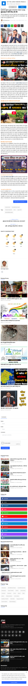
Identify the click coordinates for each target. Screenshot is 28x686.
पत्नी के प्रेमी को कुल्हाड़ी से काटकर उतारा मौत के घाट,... (17, 576)
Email (2, 426)
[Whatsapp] (16, 631)
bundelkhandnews (21, 587)
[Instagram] (9, 631)
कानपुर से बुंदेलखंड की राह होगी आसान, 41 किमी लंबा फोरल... (18, 466)
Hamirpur (9, 593)
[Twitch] (12, 635)
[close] (26, 672)
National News (9, 596)
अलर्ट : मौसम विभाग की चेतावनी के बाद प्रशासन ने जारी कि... (18, 473)
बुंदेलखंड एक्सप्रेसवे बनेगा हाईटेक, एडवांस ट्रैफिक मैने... (17, 657)
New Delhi (12, 598)
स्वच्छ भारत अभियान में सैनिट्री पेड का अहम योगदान (10, 320)
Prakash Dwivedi (8, 209)
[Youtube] (19, 631)
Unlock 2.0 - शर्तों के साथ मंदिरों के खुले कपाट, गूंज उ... (12, 298)
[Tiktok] (12, 631)
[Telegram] (2, 635)
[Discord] (23, 631)
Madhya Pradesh (5, 598)
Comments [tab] (3, 417)
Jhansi (19, 593)
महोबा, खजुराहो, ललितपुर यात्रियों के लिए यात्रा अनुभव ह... (18, 650)
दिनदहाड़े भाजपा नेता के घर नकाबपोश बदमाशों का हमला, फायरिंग (12, 572)
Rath (23, 593)
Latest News (23, 590)
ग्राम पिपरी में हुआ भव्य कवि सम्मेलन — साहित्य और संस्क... (18, 552)
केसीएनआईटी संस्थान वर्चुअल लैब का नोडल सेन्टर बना (11, 364)
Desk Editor (12, 461)
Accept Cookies (14, 682)
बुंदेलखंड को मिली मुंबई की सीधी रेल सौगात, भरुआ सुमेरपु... (18, 642)
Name (2, 421)
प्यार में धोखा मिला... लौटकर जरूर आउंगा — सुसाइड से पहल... (18, 566)
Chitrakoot (4, 587)
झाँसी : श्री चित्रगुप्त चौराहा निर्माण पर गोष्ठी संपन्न (14, 226)
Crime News (16, 596)
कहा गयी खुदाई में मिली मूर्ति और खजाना (8, 342)
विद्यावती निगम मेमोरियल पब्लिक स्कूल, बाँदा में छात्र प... (18, 480)
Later (17, 6)
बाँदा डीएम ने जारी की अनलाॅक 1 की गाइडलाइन (9, 408)
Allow (24, 6)
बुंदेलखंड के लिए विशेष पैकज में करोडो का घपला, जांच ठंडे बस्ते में (14, 221)
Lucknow (3, 593)
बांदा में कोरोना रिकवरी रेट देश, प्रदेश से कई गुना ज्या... (11, 386)
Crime (14, 593)
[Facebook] (2, 631)
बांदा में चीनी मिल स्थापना (9, 212)
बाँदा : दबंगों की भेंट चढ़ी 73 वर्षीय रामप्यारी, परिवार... (18, 486)
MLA (14, 209)
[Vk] (16, 635)
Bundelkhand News (12, 587)
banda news (7, 207)
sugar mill (19, 209)
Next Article (13, 224)
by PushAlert (4, 7)
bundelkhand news (15, 207)
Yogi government (20, 598)
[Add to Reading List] (22, 25)
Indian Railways (12, 601)
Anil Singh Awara (4, 268)
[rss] (19, 635)
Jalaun (3, 596)
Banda (17, 590)
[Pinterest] (5, 635)
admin (2, 300)
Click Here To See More (20, 201)
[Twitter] (5, 631)
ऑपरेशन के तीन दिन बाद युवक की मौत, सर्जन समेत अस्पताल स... (18, 459)
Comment (3, 432)
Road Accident (4, 601)
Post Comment (5, 448)
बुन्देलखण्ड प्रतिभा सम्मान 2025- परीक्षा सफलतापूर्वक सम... (16, 559)
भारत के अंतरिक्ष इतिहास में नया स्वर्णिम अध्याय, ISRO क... (17, 545)
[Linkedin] (9, 635)
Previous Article (14, 219)
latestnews (4, 590)
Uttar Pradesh (10, 590)
